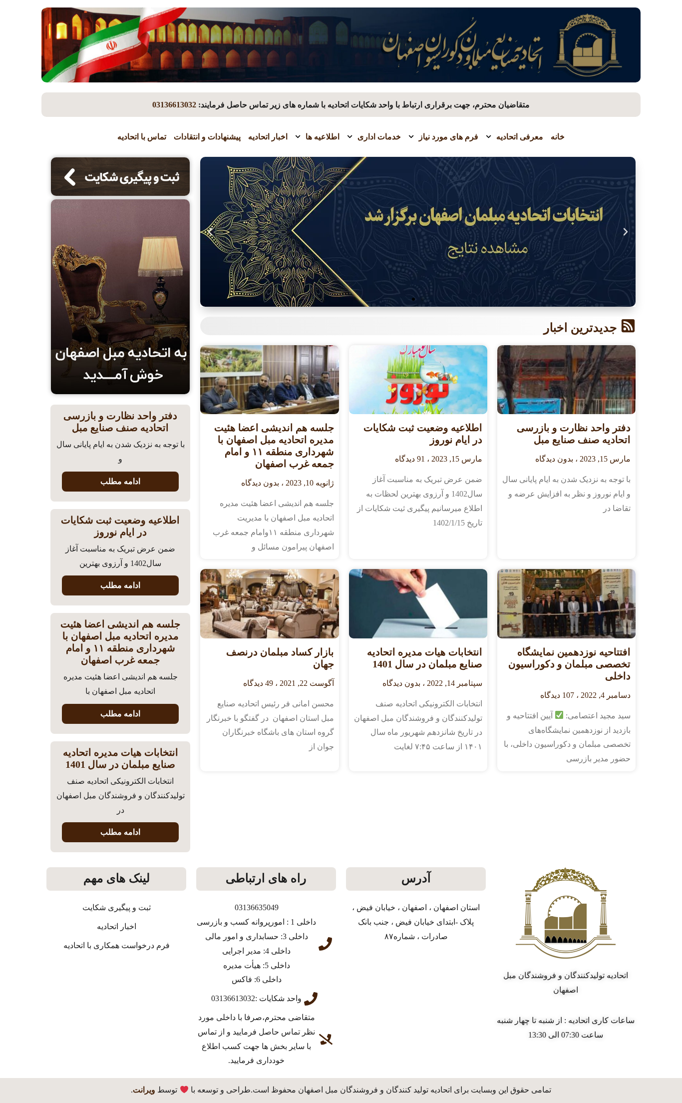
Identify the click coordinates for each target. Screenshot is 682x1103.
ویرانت (144, 1090)
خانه (558, 136)
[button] (626, 232)
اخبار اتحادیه (268, 136)
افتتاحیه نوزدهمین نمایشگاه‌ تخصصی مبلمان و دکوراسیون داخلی (569, 663)
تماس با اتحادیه (141, 136)
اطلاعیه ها (323, 136)
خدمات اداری (379, 136)
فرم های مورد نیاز (448, 136)
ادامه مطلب (120, 481)
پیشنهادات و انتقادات (207, 136)
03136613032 (174, 104)
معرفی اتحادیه (519, 136)
